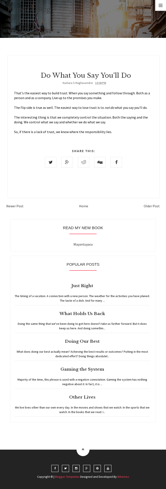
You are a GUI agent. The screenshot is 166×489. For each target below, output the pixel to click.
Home (83, 206)
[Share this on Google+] (67, 162)
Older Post (152, 206)
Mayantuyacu (83, 244)
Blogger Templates (67, 477)
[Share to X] (50, 162)
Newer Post (15, 206)
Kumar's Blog (29, 9)
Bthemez (123, 477)
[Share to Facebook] (116, 162)
